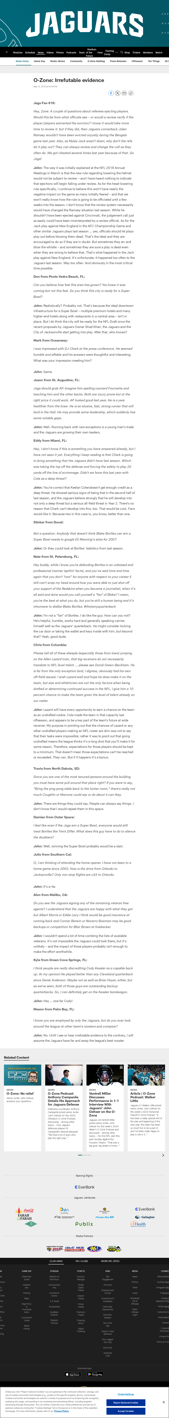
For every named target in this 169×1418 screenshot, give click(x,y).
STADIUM (54, 1271)
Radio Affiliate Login (135, 1312)
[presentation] (163, 1155)
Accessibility (54, 1306)
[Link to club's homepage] (6, 52)
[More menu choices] (116, 52)
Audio (135, 1293)
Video (134, 1287)
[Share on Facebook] (111, 95)
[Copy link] (131, 93)
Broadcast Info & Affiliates (135, 1301)
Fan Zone (108, 1285)
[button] (80, 1155)
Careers (165, 1322)
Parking (26, 1293)
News (135, 1276)
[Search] (121, 52)
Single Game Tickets (81, 1288)
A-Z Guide (54, 1301)
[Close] (163, 1402)
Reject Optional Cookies (126, 1402)
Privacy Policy (61, 1411)
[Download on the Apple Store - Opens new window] (72, 1374)
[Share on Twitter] (117, 95)
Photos (135, 1282)
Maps (26, 1298)
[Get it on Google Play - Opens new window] (95, 1376)
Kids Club (107, 1347)
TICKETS (81, 1271)
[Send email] (124, 95)
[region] (84, 1402)
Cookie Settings (126, 1394)
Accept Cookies (126, 1411)
